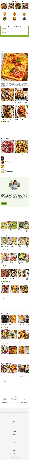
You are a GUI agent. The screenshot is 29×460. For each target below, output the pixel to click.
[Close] (27, 221)
